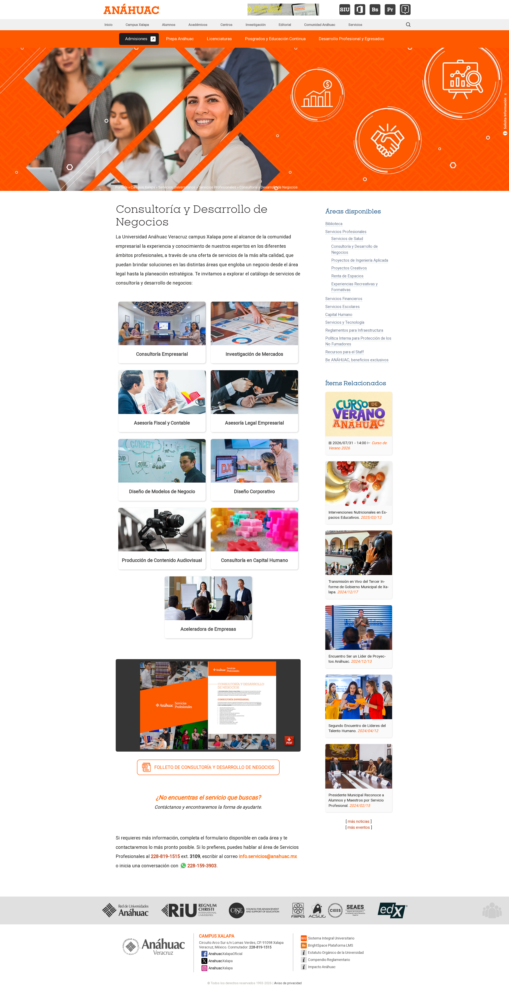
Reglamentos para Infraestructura (354, 330)
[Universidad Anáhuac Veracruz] (154, 947)
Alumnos (168, 25)
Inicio (108, 25)
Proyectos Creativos (349, 268)
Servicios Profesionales (217, 187)
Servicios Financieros (343, 298)
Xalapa (221, 961)
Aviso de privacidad (288, 983)
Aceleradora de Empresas (208, 629)
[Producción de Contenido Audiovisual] (162, 529)
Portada (121, 187)
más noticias (358, 821)
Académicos (197, 25)
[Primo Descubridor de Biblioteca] (390, 9)
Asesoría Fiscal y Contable (162, 423)
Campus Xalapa (137, 25)
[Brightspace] (375, 9)
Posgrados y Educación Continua (275, 38)
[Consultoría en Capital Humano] (254, 529)
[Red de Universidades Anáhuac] (125, 910)
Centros (226, 25)
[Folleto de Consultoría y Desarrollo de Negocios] (208, 705)
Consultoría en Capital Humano (254, 560)
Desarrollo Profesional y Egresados (351, 38)
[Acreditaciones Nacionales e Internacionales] (327, 910)
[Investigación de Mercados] (254, 323)
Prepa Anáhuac (180, 38)
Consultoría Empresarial (162, 354)
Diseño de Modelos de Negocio (162, 491)
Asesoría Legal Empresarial (254, 423)
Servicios (355, 25)
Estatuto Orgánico (336, 952)
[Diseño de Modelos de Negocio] (162, 460)
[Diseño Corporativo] (254, 460)
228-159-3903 (202, 866)
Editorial (285, 25)
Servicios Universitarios (176, 187)
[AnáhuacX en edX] (392, 910)
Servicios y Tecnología (344, 322)
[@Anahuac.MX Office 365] (360, 9)
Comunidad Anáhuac (319, 25)
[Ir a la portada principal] (131, 9)
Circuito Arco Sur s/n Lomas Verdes (227, 942)
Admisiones (136, 38)
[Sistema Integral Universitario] (344, 9)
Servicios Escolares (342, 306)
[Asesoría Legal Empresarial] (254, 391)
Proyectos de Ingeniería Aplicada (359, 260)
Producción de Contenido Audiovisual (162, 560)
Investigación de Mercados (254, 354)
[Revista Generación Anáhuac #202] (283, 9)
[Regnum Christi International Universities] (188, 910)
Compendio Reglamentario (329, 960)
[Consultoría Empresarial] (162, 323)
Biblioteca (333, 224)
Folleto (214, 767)
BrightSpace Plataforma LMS (330, 945)
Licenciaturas (219, 38)
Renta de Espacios (347, 276)
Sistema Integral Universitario (331, 938)
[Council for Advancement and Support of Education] (254, 910)
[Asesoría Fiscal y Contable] (162, 391)
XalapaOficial (225, 954)
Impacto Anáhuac (322, 967)
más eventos (359, 827)
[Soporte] (405, 9)
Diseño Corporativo (254, 491)
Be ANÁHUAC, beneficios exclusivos (357, 360)
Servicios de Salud (347, 238)
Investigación (256, 25)
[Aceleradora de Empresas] (208, 598)
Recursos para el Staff (344, 352)
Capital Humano (338, 314)
